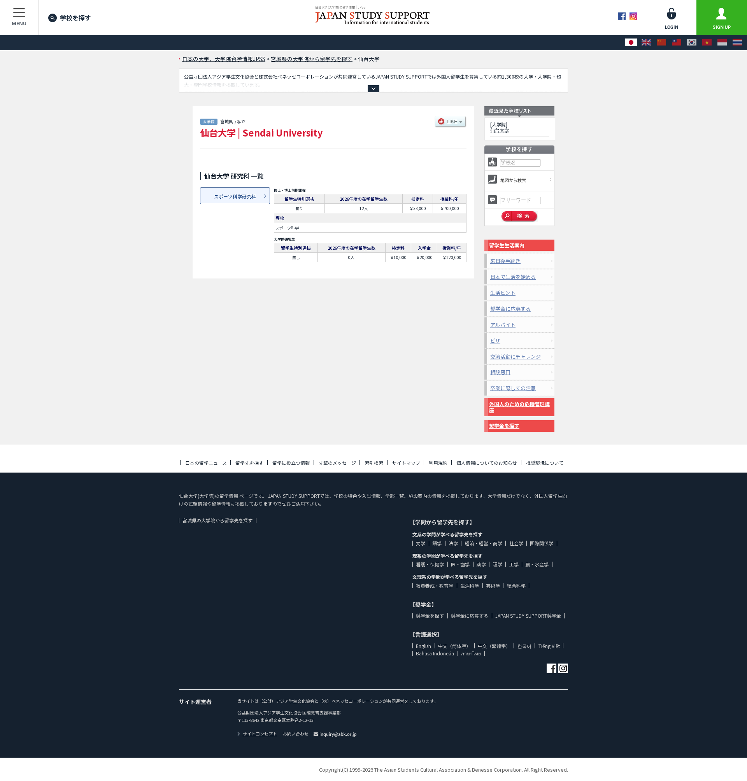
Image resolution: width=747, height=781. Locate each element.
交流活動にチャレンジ (515, 356)
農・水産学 (537, 564)
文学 (420, 543)
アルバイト (503, 324)
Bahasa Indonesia (435, 653)
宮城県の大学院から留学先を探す (217, 520)
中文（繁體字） (494, 646)
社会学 (516, 543)
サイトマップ (406, 462)
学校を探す (75, 17)
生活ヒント (503, 292)
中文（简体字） (454, 646)
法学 (453, 543)
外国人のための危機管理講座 (519, 407)
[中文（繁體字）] (676, 43)
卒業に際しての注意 (513, 388)
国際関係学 (541, 543)
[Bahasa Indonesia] (722, 43)
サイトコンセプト (260, 733)
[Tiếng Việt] (707, 43)
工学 (514, 564)
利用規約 (438, 462)
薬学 (481, 564)
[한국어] (692, 43)
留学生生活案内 (506, 245)
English (423, 646)
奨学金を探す (504, 425)
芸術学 (493, 585)
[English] (646, 43)
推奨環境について (544, 462)
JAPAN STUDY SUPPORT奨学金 (528, 615)
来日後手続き (505, 260)
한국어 (524, 646)
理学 (497, 564)
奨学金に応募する (510, 308)
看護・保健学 (430, 564)
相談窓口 (500, 372)
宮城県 (226, 121)
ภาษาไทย (471, 653)
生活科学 (469, 585)
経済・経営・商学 (483, 543)
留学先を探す (249, 462)
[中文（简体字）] (661, 43)
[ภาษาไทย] (737, 43)
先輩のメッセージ (337, 462)
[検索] (520, 216)
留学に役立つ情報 (291, 462)
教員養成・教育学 (434, 585)
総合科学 (516, 585)
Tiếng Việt (549, 646)
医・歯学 (460, 564)
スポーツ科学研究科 (235, 196)
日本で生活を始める (513, 276)
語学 (437, 543)
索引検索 (374, 462)
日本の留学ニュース (206, 462)
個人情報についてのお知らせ (486, 462)
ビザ (495, 340)
